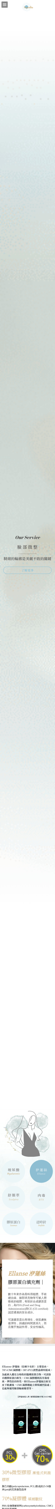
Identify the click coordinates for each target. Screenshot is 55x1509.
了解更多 (27, 570)
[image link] (27, 6)
